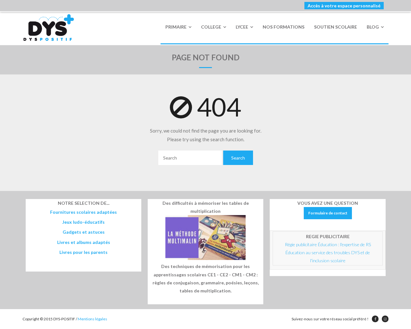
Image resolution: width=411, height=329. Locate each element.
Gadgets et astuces (84, 232)
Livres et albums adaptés (83, 242)
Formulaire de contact (327, 213)
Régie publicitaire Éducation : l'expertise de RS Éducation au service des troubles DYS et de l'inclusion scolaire (328, 252)
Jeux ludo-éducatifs (83, 222)
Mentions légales (92, 318)
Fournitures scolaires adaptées (83, 212)
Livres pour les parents (83, 252)
